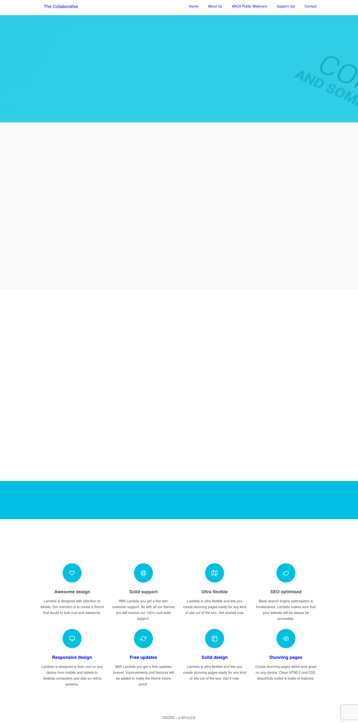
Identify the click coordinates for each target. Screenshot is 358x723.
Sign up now (179, 97)
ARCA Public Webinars (249, 6)
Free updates (143, 657)
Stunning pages (285, 657)
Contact (311, 6)
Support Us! (286, 6)
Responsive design (72, 657)
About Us (215, 6)
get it (72, 239)
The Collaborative (61, 6)
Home (193, 6)
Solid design (215, 657)
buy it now (274, 500)
